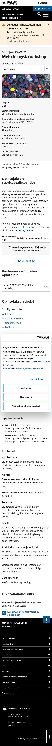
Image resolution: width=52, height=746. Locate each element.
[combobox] (26, 68)
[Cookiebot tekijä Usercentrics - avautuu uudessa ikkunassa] (37, 338)
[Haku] (39, 14)
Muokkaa (24, 397)
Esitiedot (9, 314)
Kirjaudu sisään (42, 8)
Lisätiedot (10, 327)
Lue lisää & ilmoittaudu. (19, 41)
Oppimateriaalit (13, 322)
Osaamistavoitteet (14, 318)
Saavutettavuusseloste (10, 688)
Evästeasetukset (8, 693)
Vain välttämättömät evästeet (26, 406)
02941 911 (25, 722)
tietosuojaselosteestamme (29, 368)
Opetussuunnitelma (12, 63)
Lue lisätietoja (37, 379)
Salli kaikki (26, 388)
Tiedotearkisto (7, 644)
